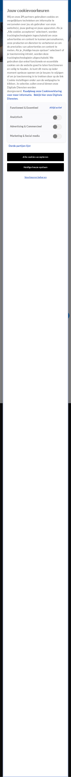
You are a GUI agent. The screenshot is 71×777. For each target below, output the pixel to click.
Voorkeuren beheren (35, 177)
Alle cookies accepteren (35, 157)
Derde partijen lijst (20, 145)
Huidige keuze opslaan (36, 167)
